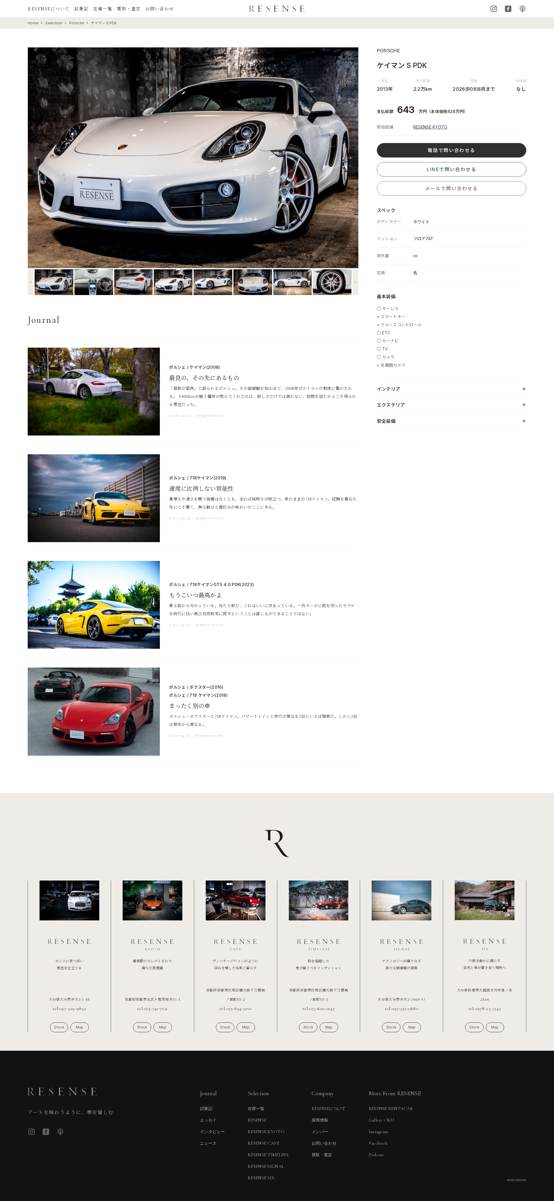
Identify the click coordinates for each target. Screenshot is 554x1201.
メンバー (320, 1131)
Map (79, 1027)
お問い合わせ (159, 8)
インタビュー (212, 1131)
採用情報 (320, 1120)
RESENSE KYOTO (430, 127)
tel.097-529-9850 (69, 1008)
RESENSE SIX (261, 1178)
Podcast (522, 8)
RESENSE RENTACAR (391, 1108)
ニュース (208, 1143)
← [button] (37, 157)
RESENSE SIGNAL (266, 1166)
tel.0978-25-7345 (484, 1008)
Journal (208, 1093)
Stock (59, 1027)
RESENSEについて (49, 8)
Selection (53, 23)
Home (33, 23)
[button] (30, 282)
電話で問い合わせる (452, 150)
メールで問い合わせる (451, 188)
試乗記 (81, 8)
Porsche (76, 23)
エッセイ (208, 1120)
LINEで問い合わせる (451, 169)
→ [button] (349, 157)
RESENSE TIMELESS (268, 1155)
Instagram (493, 8)
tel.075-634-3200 (236, 1008)
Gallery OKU (381, 1120)
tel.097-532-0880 (401, 1008)
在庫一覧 (102, 8)
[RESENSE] (277, 8)
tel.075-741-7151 (152, 1008)
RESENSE (257, 1120)
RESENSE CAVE (264, 1143)
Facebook (508, 8)
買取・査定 (129, 8)
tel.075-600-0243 (318, 1008)
